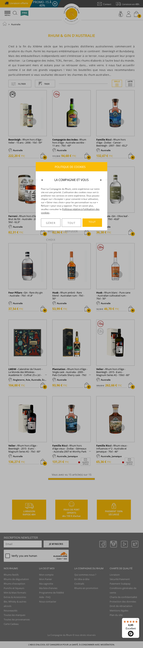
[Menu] (137, 620)
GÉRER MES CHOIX (50, 224)
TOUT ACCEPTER (92, 223)
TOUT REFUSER (71, 224)
